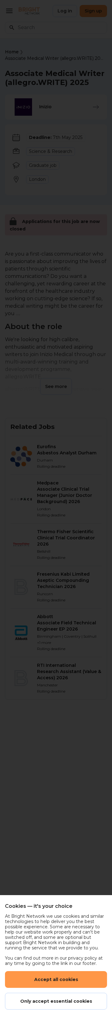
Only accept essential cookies (56, 1001)
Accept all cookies (56, 979)
